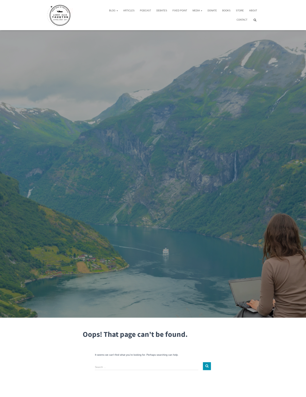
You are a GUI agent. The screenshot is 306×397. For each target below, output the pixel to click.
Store (240, 10)
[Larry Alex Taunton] (60, 15)
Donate (212, 10)
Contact (242, 19)
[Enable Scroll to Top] (299, 389)
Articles (129, 10)
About (253, 10)
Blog (112, 10)
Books (226, 10)
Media (196, 10)
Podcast (145, 10)
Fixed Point (179, 10)
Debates (161, 10)
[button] (117, 10)
